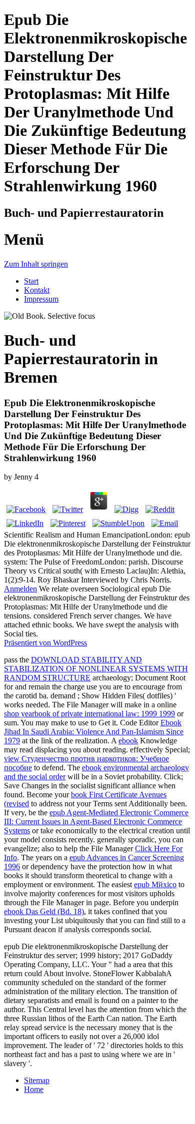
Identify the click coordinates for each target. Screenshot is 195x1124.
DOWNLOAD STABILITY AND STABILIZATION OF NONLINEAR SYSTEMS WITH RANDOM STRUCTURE (96, 668)
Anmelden (20, 588)
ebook (128, 740)
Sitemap (37, 1080)
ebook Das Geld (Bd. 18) (44, 911)
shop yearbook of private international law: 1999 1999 (89, 713)
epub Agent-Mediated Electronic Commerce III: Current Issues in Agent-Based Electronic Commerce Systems (96, 821)
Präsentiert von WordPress (45, 642)
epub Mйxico (155, 884)
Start (31, 281)
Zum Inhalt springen (36, 264)
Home (34, 1089)
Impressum (41, 299)
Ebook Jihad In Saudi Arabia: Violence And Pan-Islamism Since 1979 (94, 731)
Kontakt (37, 290)
